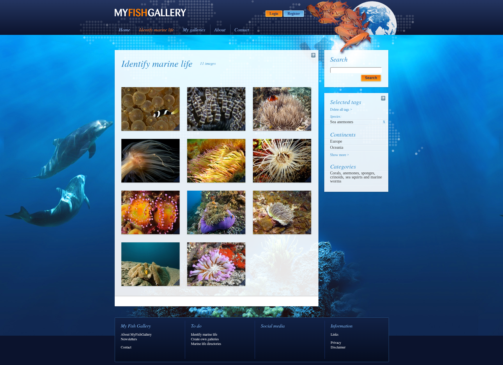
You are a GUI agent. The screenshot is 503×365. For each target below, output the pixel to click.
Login (274, 14)
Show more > (339, 155)
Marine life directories (206, 343)
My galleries (194, 29)
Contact (241, 29)
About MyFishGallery (136, 334)
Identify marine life (156, 29)
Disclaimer (338, 347)
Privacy (336, 342)
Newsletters (129, 339)
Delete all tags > (341, 110)
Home (124, 29)
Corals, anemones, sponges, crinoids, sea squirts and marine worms (356, 177)
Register (294, 14)
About (219, 29)
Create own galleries (205, 339)
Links (335, 334)
